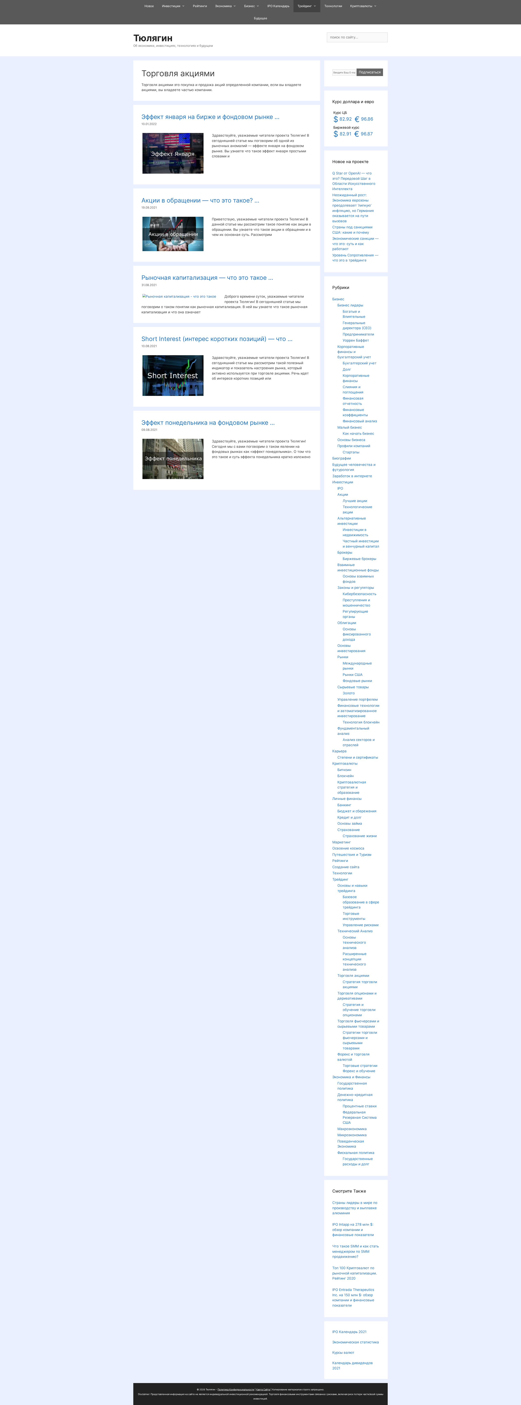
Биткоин (344, 770)
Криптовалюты (361, 6)
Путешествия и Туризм (351, 855)
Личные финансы (347, 799)
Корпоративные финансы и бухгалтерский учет (354, 352)
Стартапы (351, 452)
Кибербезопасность (359, 594)
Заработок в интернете (352, 476)
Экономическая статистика (355, 1342)
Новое (149, 6)
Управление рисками (361, 925)
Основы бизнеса (351, 440)
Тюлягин (153, 38)
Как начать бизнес (358, 433)
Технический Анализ (354, 931)
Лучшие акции (355, 501)
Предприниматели (358, 334)
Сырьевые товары (353, 687)
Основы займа (349, 823)
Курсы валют (343, 1353)
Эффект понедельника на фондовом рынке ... (208, 422)
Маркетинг (341, 842)
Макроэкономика (352, 1129)
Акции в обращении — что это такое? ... (200, 200)
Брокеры (344, 552)
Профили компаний (353, 446)
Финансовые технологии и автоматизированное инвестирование (358, 711)
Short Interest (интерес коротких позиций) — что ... (216, 338)
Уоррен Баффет (356, 340)
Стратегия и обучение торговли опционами (359, 1010)
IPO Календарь (278, 6)
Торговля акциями (353, 976)
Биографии (341, 458)
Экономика (223, 6)
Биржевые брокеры (359, 559)
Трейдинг (305, 6)
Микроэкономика (352, 1135)
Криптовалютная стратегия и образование (351, 787)
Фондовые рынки (357, 681)
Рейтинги (200, 6)
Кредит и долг (349, 817)
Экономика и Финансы (351, 1077)
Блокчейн (345, 776)
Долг (347, 369)
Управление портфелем (357, 699)
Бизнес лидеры (350, 305)
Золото (349, 693)
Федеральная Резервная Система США (360, 1117)
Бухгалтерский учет (360, 363)
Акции (342, 494)
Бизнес (249, 6)
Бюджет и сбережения (357, 811)
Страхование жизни (360, 836)
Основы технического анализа (354, 942)
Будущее (260, 18)
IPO (340, 488)
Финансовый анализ (360, 421)
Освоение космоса (348, 848)
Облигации (346, 623)
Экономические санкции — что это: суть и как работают (355, 243)
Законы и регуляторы (355, 588)
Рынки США (353, 675)
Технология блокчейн (361, 722)
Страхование (348, 830)
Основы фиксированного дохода (357, 634)
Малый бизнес (349, 427)
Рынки (342, 657)
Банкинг (344, 805)
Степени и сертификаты (357, 757)
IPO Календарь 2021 (349, 1332)
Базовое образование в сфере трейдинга (361, 902)
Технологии (333, 6)
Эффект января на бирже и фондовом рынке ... (210, 116)
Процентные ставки (360, 1106)
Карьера (339, 751)
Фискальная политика (355, 1153)
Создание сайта (345, 867)
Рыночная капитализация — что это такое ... (207, 277)
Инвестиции (171, 6)
